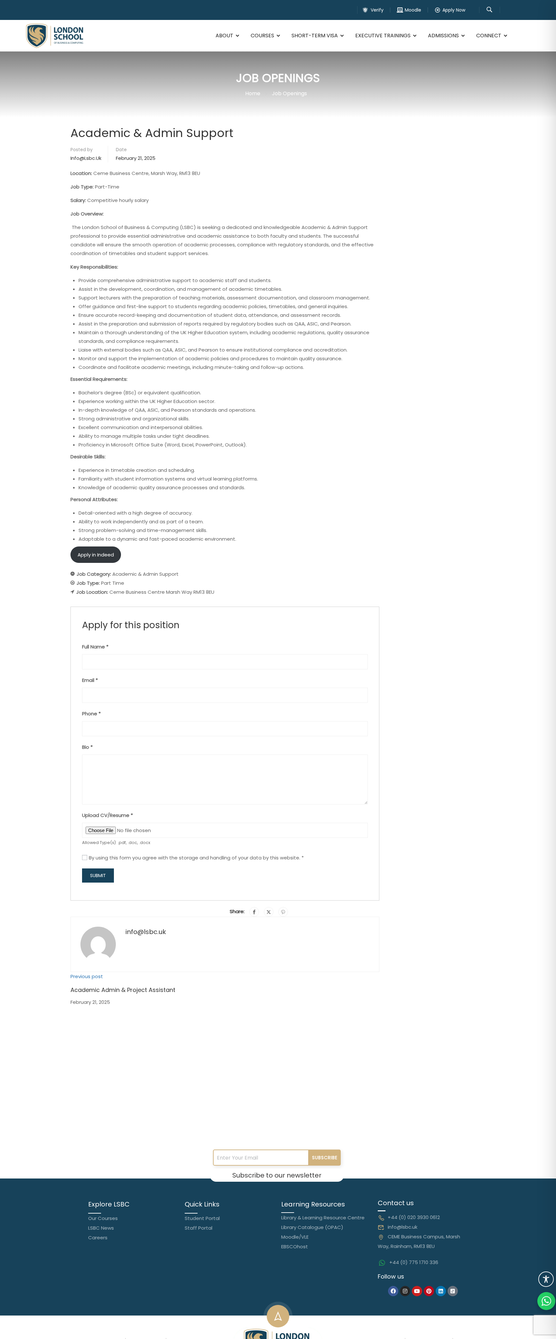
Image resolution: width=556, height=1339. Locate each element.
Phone (91, 713)
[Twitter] (268, 912)
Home (252, 93)
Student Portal (202, 1218)
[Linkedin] (441, 1291)
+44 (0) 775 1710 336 (413, 1262)
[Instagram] (405, 1291)
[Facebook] (254, 912)
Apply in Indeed (96, 554)
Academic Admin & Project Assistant (122, 990)
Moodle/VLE (295, 1237)
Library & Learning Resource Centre (323, 1217)
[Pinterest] (283, 912)
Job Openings (289, 93)
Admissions (443, 35)
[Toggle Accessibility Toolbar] (546, 1279)
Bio (87, 747)
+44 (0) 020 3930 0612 (414, 1217)
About (224, 35)
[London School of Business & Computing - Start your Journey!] (55, 35)
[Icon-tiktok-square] (453, 1291)
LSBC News (101, 1227)
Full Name (95, 646)
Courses (262, 35)
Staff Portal (198, 1227)
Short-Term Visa (315, 35)
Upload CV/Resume (107, 815)
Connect (488, 35)
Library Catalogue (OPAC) (312, 1227)
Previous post (86, 976)
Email (90, 680)
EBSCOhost (294, 1246)
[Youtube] (417, 1291)
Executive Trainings (383, 35)
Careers (97, 1237)
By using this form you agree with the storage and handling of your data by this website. (196, 857)
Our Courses (103, 1218)
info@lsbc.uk (85, 158)
